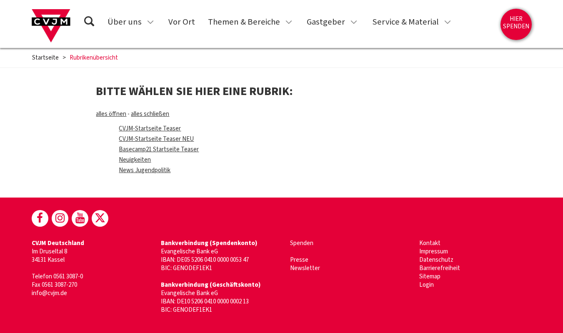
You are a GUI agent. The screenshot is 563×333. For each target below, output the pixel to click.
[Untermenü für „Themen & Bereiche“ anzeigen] (289, 22)
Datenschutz (436, 259)
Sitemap (429, 276)
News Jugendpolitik (144, 170)
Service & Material (405, 22)
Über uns (125, 22)
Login (426, 284)
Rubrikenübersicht (94, 58)
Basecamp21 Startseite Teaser (159, 149)
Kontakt (429, 243)
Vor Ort (181, 22)
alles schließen (150, 114)
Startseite (45, 58)
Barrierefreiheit (439, 268)
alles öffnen (111, 114)
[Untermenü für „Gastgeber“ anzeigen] (354, 22)
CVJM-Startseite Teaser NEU (156, 139)
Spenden (301, 243)
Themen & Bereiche (244, 22)
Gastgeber (326, 22)
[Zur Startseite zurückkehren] (51, 26)
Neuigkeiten (135, 159)
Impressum (433, 251)
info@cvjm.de (49, 293)
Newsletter (305, 268)
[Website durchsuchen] (89, 23)
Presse (299, 259)
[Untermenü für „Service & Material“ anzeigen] (447, 22)
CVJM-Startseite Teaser (150, 128)
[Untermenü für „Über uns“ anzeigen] (150, 22)
